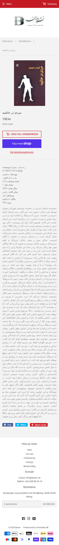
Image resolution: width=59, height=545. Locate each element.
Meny (9, 4)
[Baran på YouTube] (34, 519)
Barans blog (29, 466)
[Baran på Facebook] (23, 519)
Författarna (29, 458)
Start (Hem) (7, 41)
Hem (29, 450)
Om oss (29, 454)
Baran (17, 527)
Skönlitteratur (25, 41)
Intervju (29, 462)
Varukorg (52, 4)
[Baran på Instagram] (28, 519)
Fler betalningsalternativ (22, 152)
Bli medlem (49, 504)
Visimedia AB (42, 527)
